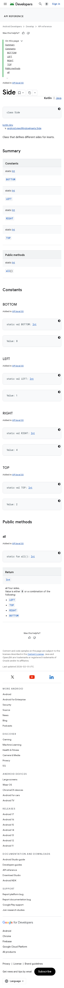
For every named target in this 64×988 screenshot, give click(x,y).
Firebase (7, 941)
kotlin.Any (8, 125)
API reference (14, 16)
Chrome (7, 936)
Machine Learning (12, 744)
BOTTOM (10, 179)
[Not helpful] (28, 33)
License (17, 963)
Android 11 (8, 845)
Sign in (56, 3)
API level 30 (18, 82)
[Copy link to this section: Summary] (24, 151)
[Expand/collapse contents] (22, 41)
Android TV (8, 800)
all (8, 270)
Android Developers (12, 26)
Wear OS (7, 784)
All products (9, 951)
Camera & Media (11, 755)
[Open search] (40, 4)
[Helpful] (23, 33)
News (5, 715)
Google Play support (13, 904)
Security (7, 704)
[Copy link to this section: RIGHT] (16, 414)
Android (7, 694)
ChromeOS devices (13, 789)
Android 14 (8, 829)
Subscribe (45, 971)
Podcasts (7, 725)
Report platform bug (13, 894)
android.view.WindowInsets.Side (24, 128)
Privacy (6, 760)
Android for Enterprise (14, 699)
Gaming (7, 739)
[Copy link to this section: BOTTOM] (20, 305)
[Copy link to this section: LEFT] (13, 359)
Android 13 (8, 835)
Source (6, 710)
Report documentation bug (17, 899)
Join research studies (13, 909)
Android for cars (11, 795)
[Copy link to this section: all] (9, 537)
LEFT (9, 198)
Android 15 (8, 824)
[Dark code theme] (59, 109)
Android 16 (8, 819)
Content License (36, 654)
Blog (5, 720)
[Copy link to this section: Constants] (25, 290)
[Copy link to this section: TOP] (12, 468)
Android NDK (9, 880)
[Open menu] (5, 4)
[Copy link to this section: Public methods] (35, 522)
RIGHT (9, 218)
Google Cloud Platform (15, 946)
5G (4, 765)
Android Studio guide (14, 859)
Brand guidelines (34, 963)
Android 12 (8, 840)
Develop (30, 26)
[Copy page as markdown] (30, 93)
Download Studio (12, 875)
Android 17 (8, 814)
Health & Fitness (11, 749)
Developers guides (12, 864)
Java (58, 98)
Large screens (10, 779)
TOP (8, 238)
